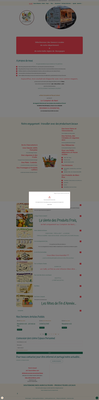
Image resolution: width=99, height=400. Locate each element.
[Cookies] (2, 398)
